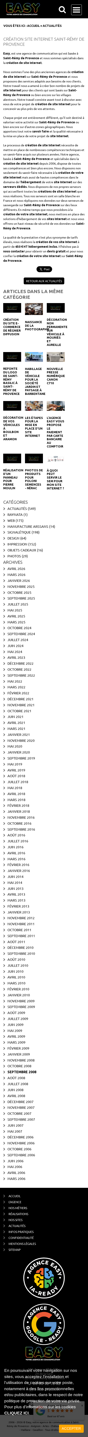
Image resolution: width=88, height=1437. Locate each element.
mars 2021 (16, 728)
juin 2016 (15, 847)
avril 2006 (16, 1172)
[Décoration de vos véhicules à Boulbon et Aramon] (12, 405)
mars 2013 (16, 900)
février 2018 (18, 805)
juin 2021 (15, 716)
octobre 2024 (19, 628)
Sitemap (15, 1249)
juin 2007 (15, 1125)
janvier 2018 (18, 811)
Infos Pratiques (21, 1232)
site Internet (32, 63)
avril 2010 (16, 977)
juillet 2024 (17, 639)
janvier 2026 (18, 580)
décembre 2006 (20, 1137)
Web (11, 520)
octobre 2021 (19, 711)
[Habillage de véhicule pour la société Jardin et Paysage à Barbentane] (34, 356)
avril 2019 (16, 770)
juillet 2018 (17, 782)
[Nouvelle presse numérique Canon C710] (56, 356)
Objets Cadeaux (21, 550)
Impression (17, 544)
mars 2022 (16, 687)
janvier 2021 (18, 734)
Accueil (33, 25)
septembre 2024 (21, 633)
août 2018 (16, 776)
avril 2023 (16, 657)
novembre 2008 (21, 1060)
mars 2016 (16, 859)
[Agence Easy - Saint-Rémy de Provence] (38, 9)
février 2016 (18, 864)
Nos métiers (18, 1208)
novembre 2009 (21, 1001)
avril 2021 (16, 722)
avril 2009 (16, 1036)
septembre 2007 (21, 1119)
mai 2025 (14, 610)
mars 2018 (16, 799)
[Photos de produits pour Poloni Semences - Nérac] (34, 458)
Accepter (71, 1428)
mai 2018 (14, 787)
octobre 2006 (19, 1149)
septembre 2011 (21, 936)
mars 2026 (16, 574)
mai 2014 (14, 882)
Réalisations (18, 1214)
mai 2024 (14, 651)
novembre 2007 (21, 1107)
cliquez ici (16, 1413)
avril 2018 (16, 793)
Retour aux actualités (44, 281)
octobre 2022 (19, 669)
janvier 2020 (18, 752)
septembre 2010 (21, 953)
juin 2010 (15, 971)
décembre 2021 (20, 699)
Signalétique (19, 532)
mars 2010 (16, 983)
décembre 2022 (20, 663)
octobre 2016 (19, 823)
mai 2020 (14, 746)
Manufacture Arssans (27, 526)
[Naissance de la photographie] (34, 309)
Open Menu (76, 9)
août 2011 (16, 941)
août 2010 (16, 959)
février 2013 (18, 906)
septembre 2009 (21, 1006)
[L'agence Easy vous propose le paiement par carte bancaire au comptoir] (56, 405)
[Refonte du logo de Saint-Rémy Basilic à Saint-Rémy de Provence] (12, 356)
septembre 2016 (21, 829)
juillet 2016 (17, 841)
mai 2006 (14, 1166)
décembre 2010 (20, 947)
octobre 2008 (19, 1066)
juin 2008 (15, 1089)
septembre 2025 (21, 598)
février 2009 (18, 1048)
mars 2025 (16, 622)
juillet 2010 (17, 965)
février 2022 (18, 693)
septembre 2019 (21, 758)
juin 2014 (15, 876)
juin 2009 (15, 1024)
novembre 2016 (21, 817)
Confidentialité (21, 1238)
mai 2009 (14, 1030)
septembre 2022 (21, 675)
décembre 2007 (20, 1101)
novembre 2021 (21, 705)
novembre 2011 (21, 924)
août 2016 (16, 835)
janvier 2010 (18, 995)
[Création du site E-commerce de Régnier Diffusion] (12, 307)
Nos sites (15, 1220)
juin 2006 (15, 1161)
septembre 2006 (21, 1155)
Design (13, 538)
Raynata (15, 514)
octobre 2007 (19, 1113)
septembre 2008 (21, 1072)
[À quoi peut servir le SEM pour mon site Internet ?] (56, 458)
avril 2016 (16, 853)
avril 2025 (16, 616)
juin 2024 (15, 645)
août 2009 (16, 1012)
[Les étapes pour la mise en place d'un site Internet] (34, 405)
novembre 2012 (21, 918)
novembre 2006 (21, 1143)
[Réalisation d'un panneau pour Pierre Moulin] (12, 458)
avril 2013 (16, 894)
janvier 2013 (18, 912)
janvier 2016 (18, 870)
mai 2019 (14, 764)
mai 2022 (14, 681)
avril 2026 (16, 568)
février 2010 (18, 989)
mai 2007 (14, 1131)
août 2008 (16, 1078)
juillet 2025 (17, 604)
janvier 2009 (18, 1054)
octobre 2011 (19, 930)
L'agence (15, 1202)
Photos (14, 556)
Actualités (17, 508)
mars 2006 (16, 1178)
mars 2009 (16, 1042)
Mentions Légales (22, 1244)
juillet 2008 (17, 1084)
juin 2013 (15, 888)
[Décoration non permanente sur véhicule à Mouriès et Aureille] (56, 307)
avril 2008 (16, 1095)
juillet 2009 (17, 1018)
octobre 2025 (19, 592)
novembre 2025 (21, 586)
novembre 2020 (21, 740)
